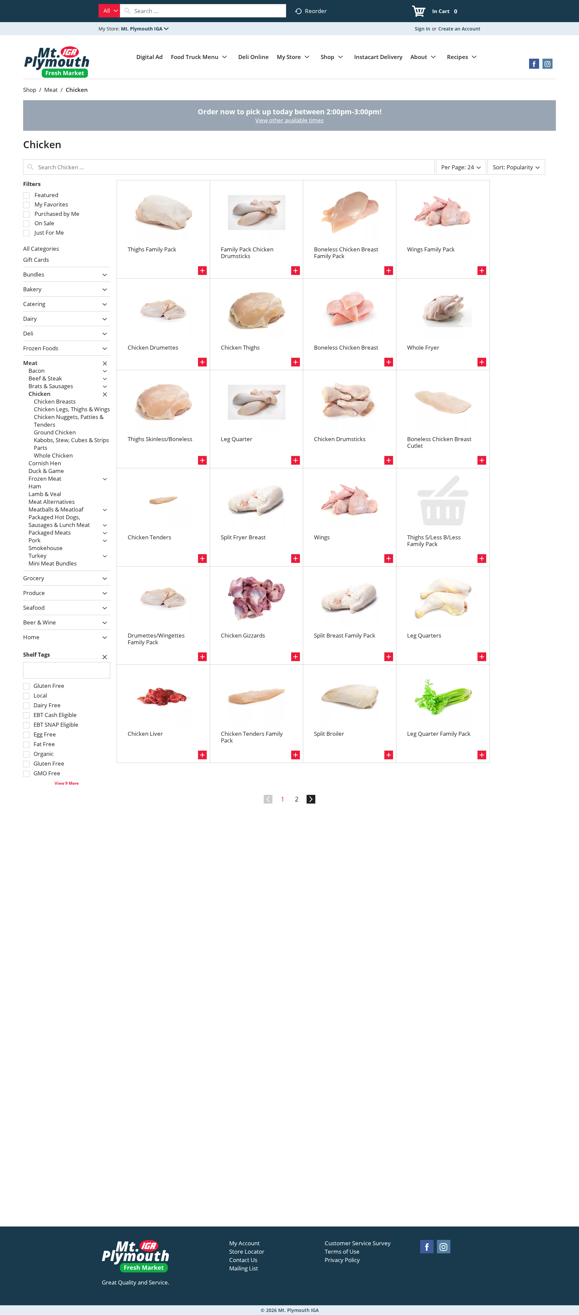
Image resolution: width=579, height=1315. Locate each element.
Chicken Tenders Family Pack (252, 737)
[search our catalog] (127, 10)
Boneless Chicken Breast (346, 347)
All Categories (41, 248)
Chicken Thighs (240, 347)
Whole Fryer (423, 347)
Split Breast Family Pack (344, 635)
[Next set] (311, 799)
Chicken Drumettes (153, 347)
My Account (244, 1243)
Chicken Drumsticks (340, 439)
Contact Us (243, 1260)
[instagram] (547, 66)
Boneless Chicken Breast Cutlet (439, 442)
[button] (145, 28)
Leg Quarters (424, 635)
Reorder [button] (316, 11)
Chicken (77, 90)
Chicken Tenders (149, 537)
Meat (51, 90)
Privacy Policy (342, 1260)
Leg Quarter (236, 439)
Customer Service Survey (358, 1243)
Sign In (422, 28)
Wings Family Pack (431, 249)
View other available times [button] (289, 120)
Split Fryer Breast (243, 537)
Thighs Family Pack (152, 249)
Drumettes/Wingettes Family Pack (156, 639)
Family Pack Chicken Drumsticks (247, 252)
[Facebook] (534, 66)
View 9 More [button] (67, 783)
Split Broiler (329, 733)
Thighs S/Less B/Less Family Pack (434, 540)
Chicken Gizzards (243, 635)
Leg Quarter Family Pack (438, 733)
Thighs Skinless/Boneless (160, 439)
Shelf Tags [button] (36, 654)
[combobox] (109, 10)
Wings (322, 537)
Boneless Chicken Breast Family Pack (346, 252)
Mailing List (243, 1268)
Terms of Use (342, 1251)
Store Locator (246, 1251)
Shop (29, 90)
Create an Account (459, 28)
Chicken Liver (145, 733)
